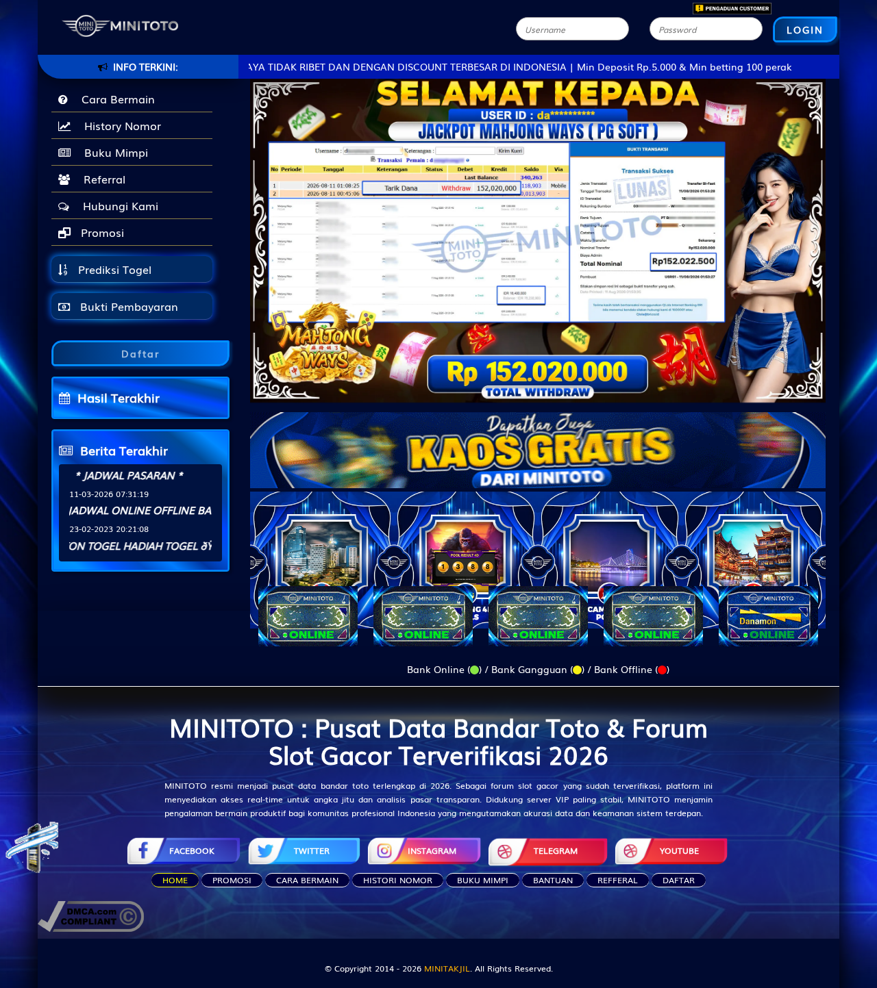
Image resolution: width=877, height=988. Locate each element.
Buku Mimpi (112, 152)
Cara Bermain (115, 98)
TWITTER (312, 850)
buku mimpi (482, 880)
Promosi (100, 232)
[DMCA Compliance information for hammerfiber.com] (91, 915)
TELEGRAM (556, 850)
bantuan (553, 880)
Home (175, 880)
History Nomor (119, 125)
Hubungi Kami (117, 205)
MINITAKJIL (447, 968)
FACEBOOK (191, 850)
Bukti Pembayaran (127, 306)
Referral (101, 178)
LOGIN (805, 29)
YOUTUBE (679, 850)
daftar (679, 880)
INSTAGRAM (432, 850)
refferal (617, 880)
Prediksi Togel (113, 269)
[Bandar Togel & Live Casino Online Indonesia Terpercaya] (538, 441)
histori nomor (397, 880)
